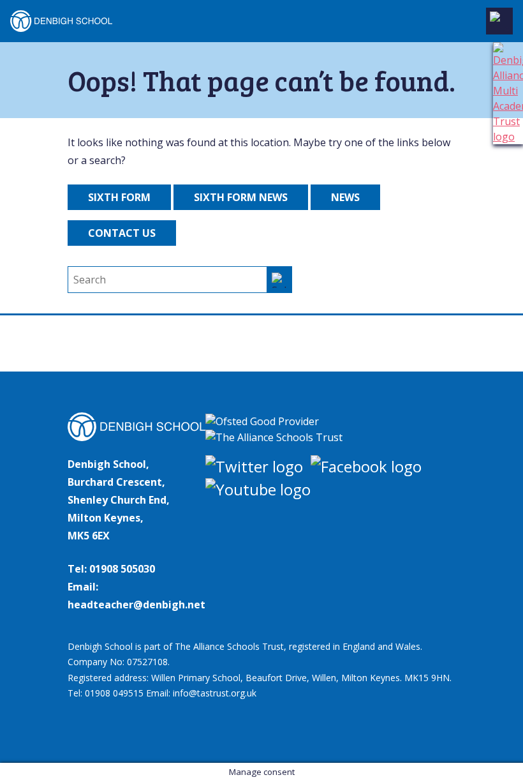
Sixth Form (119, 197)
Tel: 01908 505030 (111, 569)
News (345, 197)
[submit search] (279, 279)
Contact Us (122, 233)
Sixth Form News (241, 197)
